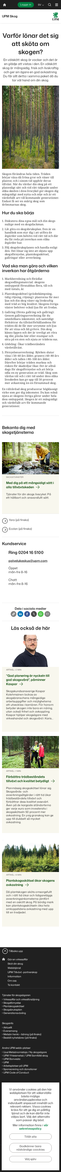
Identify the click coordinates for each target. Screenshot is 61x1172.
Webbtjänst (14, 968)
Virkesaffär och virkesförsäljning (21, 999)
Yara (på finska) (19, 520)
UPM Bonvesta (11, 1059)
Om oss (12, 980)
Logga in (25, 4)
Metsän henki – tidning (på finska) (22, 1034)
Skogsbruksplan (12, 1009)
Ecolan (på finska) (20, 529)
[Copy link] (13, 614)
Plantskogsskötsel (13, 1006)
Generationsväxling (14, 1013)
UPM (6, 1062)
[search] (49, 4)
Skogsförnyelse (12, 1003)
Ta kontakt (14, 985)
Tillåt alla (30, 1136)
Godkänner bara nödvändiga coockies (30, 1147)
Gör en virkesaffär (18, 959)
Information (14, 976)
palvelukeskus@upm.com (27, 561)
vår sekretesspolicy (33, 1126)
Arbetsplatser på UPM (15, 1066)
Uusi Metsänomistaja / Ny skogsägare (25, 1052)
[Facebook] (27, 614)
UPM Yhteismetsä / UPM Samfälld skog (25, 1055)
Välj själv (30, 1159)
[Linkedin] (20, 614)
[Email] (47, 614)
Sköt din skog (15, 963)
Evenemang (10, 1031)
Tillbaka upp (16, 951)
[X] (34, 614)
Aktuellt (7, 1027)
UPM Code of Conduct (16, 1072)
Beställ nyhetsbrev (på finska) (20, 1037)
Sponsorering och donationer (20, 1069)
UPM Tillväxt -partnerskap (22, 972)
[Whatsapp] (41, 614)
